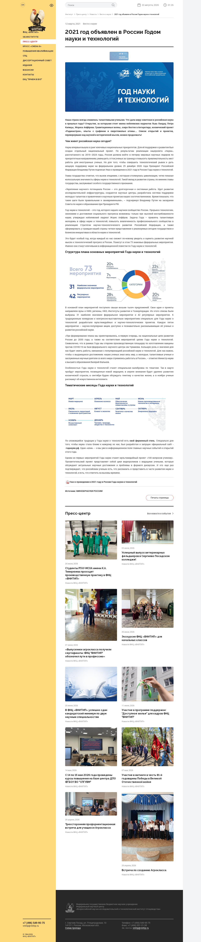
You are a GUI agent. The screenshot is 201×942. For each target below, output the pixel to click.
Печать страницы (160, 497)
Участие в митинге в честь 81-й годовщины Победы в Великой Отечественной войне (142, 778)
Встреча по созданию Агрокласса (144, 870)
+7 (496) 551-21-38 (137, 925)
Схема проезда (73, 927)
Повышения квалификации (38, 51)
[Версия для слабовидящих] (51, 5)
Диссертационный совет (37, 60)
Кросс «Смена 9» (32, 46)
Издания (27, 65)
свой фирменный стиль (142, 440)
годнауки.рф (72, 448)
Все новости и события (159, 513)
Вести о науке (105, 14)
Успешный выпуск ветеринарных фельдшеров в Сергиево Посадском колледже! (146, 556)
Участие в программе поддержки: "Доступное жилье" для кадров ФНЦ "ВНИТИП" (145, 713)
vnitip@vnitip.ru (31, 926)
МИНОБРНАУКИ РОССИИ (89, 490)
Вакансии (28, 70)
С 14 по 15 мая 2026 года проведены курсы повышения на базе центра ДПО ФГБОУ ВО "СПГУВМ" (90, 778)
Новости (93, 14)
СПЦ (25, 56)
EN (23, 4)
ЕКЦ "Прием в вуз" (32, 79)
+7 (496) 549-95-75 (34, 922)
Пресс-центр (30, 41)
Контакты (28, 74)
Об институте (30, 37)
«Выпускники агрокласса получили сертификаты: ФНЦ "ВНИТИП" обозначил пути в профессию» (88, 653)
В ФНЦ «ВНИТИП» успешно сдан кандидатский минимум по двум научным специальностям (86, 713)
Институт (69, 14)
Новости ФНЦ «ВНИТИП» (76, 583)
